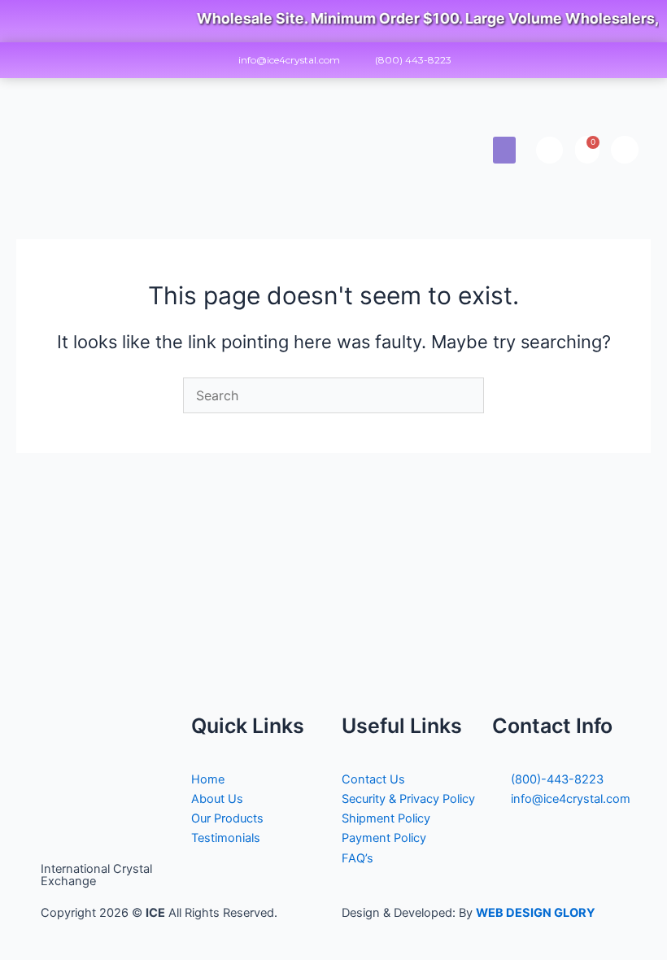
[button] (504, 150)
